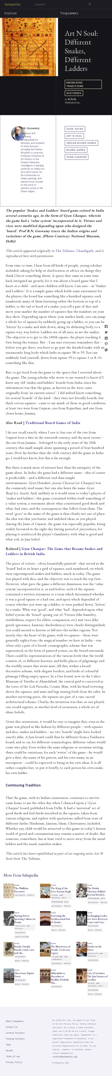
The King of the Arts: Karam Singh (61, 890)
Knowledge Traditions (75, 84)
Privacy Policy (14, 1062)
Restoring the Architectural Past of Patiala (60, 919)
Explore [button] (11, 13)
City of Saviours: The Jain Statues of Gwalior (97, 976)
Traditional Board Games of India (52, 422)
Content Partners (15, 1033)
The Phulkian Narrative (21, 890)
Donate (9, 1050)
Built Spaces (58, 930)
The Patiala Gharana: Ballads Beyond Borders (96, 891)
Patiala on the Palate (94, 948)
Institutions (22, 937)
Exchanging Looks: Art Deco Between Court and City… (97, 919)
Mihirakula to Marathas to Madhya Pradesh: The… (60, 978)
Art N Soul (74, 135)
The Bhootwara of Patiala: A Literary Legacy (60, 950)
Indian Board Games (81, 142)
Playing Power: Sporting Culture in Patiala (24, 919)
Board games (76, 150)
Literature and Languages (60, 958)
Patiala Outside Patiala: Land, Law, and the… (24, 950)
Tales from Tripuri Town (24, 975)
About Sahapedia (14, 1021)
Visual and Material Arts (59, 896)
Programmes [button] (69, 13)
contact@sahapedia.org (64, 1056)
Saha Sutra (74, 128)
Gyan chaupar (76, 157)
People (30, 895)
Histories (73, 93)
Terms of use (13, 1056)
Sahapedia (12, 4)
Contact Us (12, 1027)
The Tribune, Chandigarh (74, 250)
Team (8, 1044)
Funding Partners (15, 1038)
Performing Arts (60, 902)
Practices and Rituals (22, 927)
